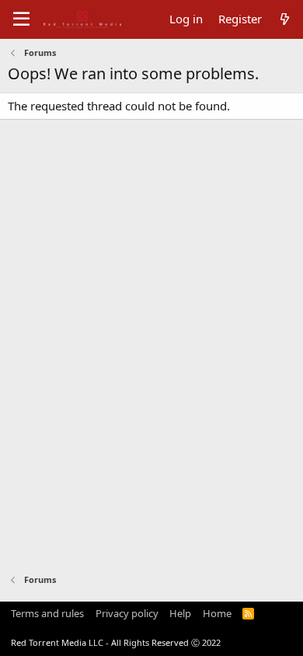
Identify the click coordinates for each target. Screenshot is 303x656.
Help (180, 613)
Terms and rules (47, 613)
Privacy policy (127, 613)
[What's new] (285, 19)
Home (217, 613)
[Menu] (21, 19)
